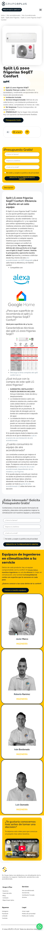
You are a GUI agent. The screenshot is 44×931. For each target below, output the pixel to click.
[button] (40, 9)
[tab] (8, 187)
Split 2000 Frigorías (12, 17)
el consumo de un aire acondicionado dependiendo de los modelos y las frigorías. (20, 469)
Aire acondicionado (13, 15)
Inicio (3, 15)
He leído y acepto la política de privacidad (22, 173)
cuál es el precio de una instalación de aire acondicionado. (21, 438)
